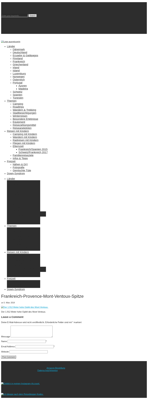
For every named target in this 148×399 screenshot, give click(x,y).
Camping (18, 103)
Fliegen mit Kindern (24, 143)
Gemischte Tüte (22, 170)
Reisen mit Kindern (18, 131)
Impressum (12, 11)
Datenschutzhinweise (47, 370)
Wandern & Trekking (24, 110)
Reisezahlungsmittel (24, 125)
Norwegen (19, 76)
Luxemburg (19, 73)
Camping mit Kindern (25, 134)
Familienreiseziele (23, 155)
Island (16, 70)
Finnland (18, 58)
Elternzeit (18, 146)
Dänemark (19, 49)
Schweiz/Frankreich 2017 (33, 152)
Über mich (12, 3)
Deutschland (20, 52)
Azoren (22, 85)
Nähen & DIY (20, 164)
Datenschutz (13, 8)
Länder (11, 46)
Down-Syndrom (16, 173)
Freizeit (11, 161)
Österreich (19, 79)
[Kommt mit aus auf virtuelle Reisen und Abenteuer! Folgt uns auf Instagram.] (20, 383)
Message (5, 336)
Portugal (17, 82)
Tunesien (18, 97)
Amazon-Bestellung (56, 368)
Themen (11, 100)
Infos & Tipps (20, 158)
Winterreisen (20, 116)
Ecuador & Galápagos (25, 55)
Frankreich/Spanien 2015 (33, 149)
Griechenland (20, 64)
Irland (16, 67)
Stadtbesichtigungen (24, 113)
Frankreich (19, 61)
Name (4, 341)
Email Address (8, 346)
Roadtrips (18, 106)
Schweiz (17, 91)
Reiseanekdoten (22, 128)
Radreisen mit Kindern (25, 140)
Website (5, 351)
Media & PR (12, 6)
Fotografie (18, 167)
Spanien (17, 94)
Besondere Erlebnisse (25, 119)
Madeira (23, 88)
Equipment (19, 122)
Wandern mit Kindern (25, 137)
